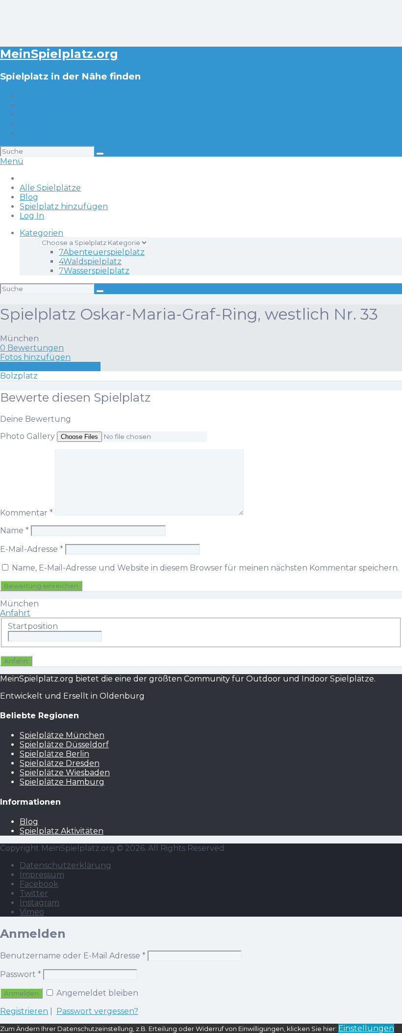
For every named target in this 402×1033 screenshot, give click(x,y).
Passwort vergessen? (97, 1011)
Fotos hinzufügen (35, 357)
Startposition (33, 626)
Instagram (39, 902)
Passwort (20, 974)
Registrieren (24, 1011)
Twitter (34, 893)
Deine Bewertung (35, 419)
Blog (29, 114)
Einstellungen (366, 1028)
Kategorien (41, 233)
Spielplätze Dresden (60, 763)
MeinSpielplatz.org (59, 54)
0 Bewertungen (32, 348)
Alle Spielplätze (50, 105)
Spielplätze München (62, 735)
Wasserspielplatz (94, 270)
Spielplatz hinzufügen (64, 124)
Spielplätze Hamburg (62, 782)
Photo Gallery (27, 436)
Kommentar (26, 512)
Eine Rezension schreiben (50, 366)
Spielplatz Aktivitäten (61, 831)
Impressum (42, 874)
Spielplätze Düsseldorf (64, 744)
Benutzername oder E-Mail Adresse (73, 955)
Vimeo (32, 912)
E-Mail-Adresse (31, 549)
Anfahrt (15, 613)
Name (14, 530)
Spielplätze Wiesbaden (65, 772)
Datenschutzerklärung (65, 865)
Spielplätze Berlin (54, 754)
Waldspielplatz (90, 261)
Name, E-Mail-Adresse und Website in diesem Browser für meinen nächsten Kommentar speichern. (205, 567)
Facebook (39, 884)
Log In (32, 133)
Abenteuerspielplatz (102, 252)
